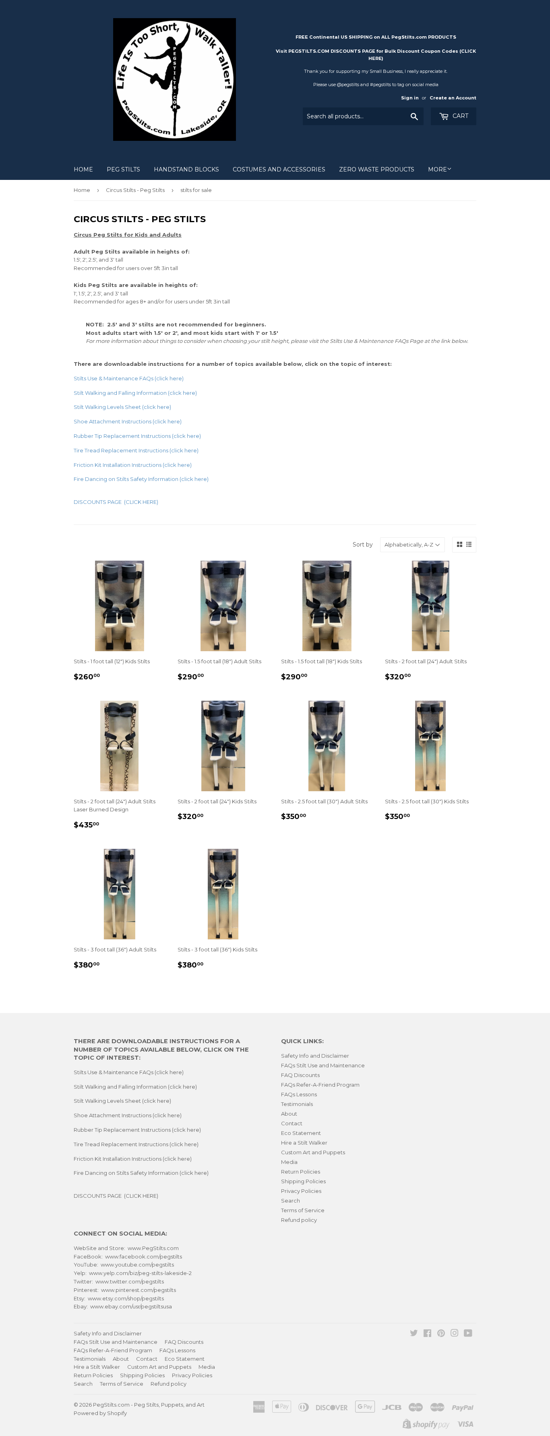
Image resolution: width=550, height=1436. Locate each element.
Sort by (363, 544)
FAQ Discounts (300, 1075)
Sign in (410, 98)
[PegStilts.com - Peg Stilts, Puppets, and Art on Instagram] (455, 1334)
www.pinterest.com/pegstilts (138, 1290)
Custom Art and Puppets (313, 1152)
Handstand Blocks (186, 169)
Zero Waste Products (376, 169)
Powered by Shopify (100, 1413)
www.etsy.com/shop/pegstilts (126, 1298)
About (289, 1113)
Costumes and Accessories (279, 169)
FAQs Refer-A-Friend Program (320, 1084)
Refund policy (299, 1220)
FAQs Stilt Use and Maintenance (323, 1065)
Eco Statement (301, 1133)
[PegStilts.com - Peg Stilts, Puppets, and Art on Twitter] (414, 1334)
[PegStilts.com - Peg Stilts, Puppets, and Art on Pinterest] (441, 1334)
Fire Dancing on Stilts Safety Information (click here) (141, 1173)
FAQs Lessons (299, 1094)
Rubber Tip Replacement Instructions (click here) (137, 1130)
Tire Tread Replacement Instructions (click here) (136, 450)
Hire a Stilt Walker (304, 1142)
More (437, 169)
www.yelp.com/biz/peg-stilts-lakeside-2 (140, 1273)
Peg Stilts (123, 169)
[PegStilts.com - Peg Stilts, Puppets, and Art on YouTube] (468, 1334)
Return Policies (300, 1171)
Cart (459, 116)
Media (289, 1162)
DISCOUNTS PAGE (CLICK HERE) (116, 1196)
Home (83, 169)
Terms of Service (303, 1210)
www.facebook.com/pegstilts (143, 1256)
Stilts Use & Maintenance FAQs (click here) (129, 378)
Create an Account (453, 98)
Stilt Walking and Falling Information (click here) (135, 1086)
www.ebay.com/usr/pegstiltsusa (131, 1306)
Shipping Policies (303, 1181)
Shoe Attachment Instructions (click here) (128, 1115)
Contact (291, 1123)
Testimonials (297, 1104)
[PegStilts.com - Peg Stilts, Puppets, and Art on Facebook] (427, 1334)
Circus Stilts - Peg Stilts (135, 190)
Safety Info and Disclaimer (315, 1055)
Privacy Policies (301, 1191)
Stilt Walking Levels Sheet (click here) (122, 1101)
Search (290, 1200)
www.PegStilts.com (153, 1248)
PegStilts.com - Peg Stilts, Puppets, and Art (149, 1404)
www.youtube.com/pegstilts (137, 1264)
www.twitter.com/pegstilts (129, 1281)
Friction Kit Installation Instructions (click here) (133, 465)
